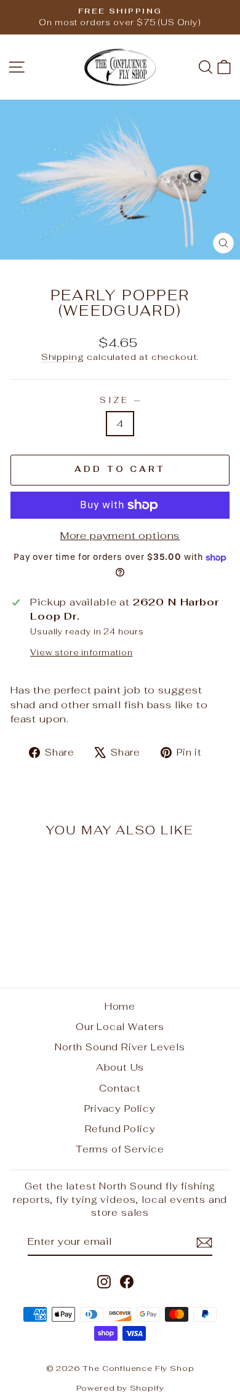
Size (120, 400)
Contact (120, 1088)
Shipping (62, 356)
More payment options (120, 535)
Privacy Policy (120, 1108)
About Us (120, 1067)
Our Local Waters (120, 1027)
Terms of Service (120, 1149)
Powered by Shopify (120, 1388)
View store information (81, 652)
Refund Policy (120, 1129)
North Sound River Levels (120, 1047)
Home (120, 1006)
